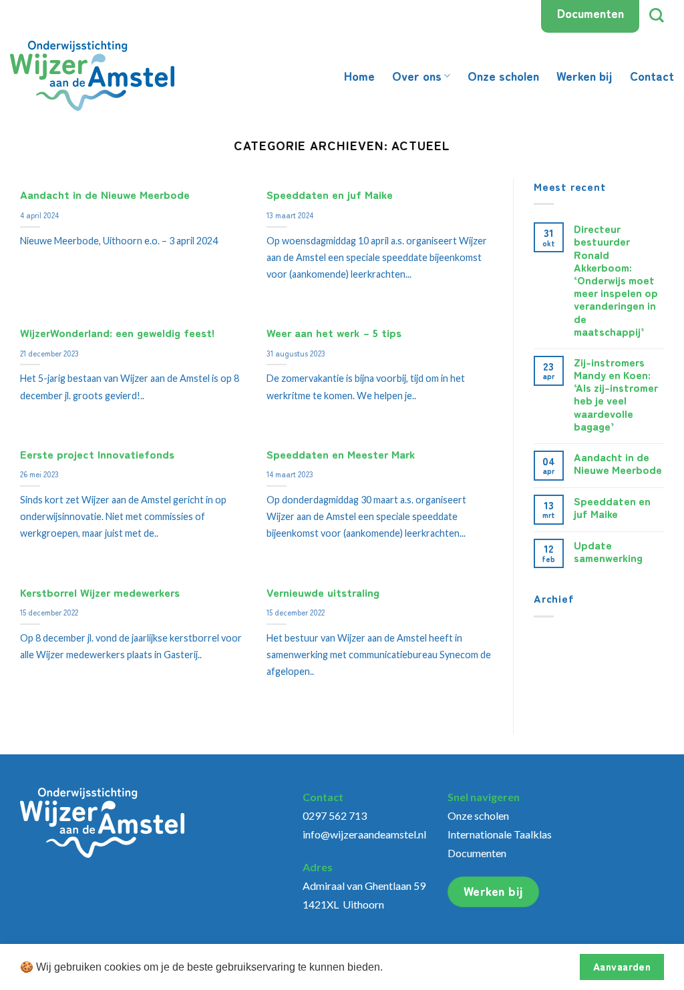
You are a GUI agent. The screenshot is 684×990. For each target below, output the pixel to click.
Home (359, 75)
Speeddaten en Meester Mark (341, 454)
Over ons (417, 75)
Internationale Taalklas (500, 834)
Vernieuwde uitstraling (323, 592)
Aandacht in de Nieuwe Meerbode (105, 195)
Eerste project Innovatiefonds (97, 454)
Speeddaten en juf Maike (330, 195)
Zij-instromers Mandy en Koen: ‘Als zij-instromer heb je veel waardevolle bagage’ (616, 394)
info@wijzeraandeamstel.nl (364, 834)
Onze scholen (503, 75)
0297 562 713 (335, 815)
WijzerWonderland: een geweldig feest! (117, 333)
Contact (652, 75)
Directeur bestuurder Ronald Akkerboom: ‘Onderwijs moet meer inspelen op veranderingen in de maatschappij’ (617, 280)
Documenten (590, 12)
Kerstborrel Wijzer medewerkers (100, 592)
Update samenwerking (608, 551)
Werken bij (584, 75)
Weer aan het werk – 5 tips (334, 333)
